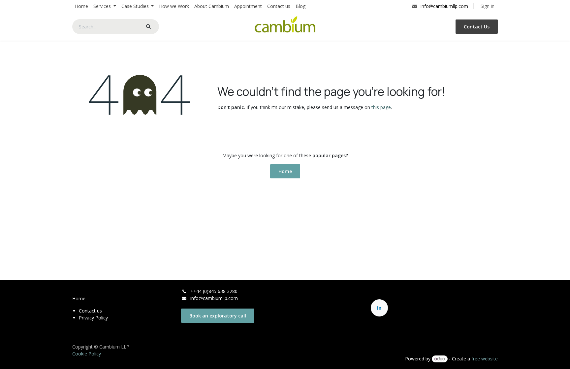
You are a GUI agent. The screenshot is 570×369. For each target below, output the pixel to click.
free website (484, 358)
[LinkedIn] (379, 307)
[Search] (148, 26)
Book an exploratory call (217, 316)
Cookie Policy (86, 354)
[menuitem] (81, 6)
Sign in (487, 6)
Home (285, 171)
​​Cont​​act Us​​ (477, 26)
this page (381, 107)
